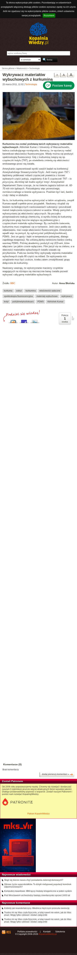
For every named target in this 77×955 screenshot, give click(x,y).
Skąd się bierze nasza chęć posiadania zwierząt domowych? (33, 880)
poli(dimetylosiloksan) (23, 301)
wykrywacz (66, 296)
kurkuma (8, 290)
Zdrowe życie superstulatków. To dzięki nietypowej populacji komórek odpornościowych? (37, 885)
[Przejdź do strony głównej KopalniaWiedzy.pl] (38, 34)
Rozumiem (49, 15)
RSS (8, 932)
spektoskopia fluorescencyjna (18, 296)
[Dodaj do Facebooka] (24, 320)
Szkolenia (60, 931)
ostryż (19, 290)
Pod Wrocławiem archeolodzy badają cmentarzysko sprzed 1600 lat (37, 895)
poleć (72, 318)
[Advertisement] (38, 487)
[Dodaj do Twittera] (34, 320)
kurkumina (31, 290)
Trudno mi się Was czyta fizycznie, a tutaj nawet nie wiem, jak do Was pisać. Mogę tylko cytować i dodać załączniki (37, 913)
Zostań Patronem (12, 781)
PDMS (40, 301)
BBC (12, 283)
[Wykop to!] (13, 320)
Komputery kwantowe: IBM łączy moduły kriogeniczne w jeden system (38, 891)
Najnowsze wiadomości (16, 874)
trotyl (6, 301)
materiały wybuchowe (47, 296)
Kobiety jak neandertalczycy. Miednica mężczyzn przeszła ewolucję (36, 908)
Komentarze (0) (12, 764)
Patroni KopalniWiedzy (38, 813)
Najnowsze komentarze (16, 902)
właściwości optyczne (49, 290)
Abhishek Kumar (55, 301)
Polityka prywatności (27, 931)
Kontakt (46, 931)
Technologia (31, 84)
